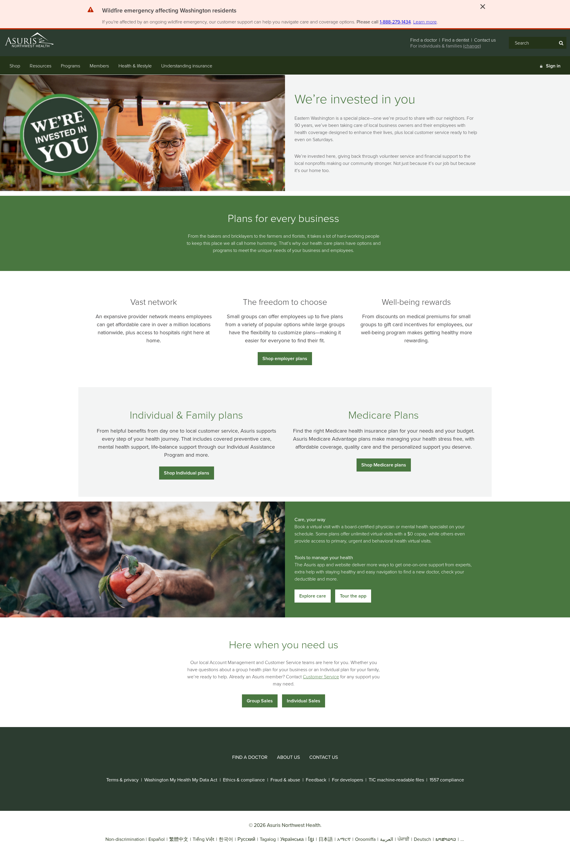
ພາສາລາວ (446, 839)
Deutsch (422, 839)
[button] (169, 11)
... (462, 839)
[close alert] (482, 6)
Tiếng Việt (203, 839)
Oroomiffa (365, 839)
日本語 (326, 839)
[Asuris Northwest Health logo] (35, 39)
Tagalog (268, 839)
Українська (292, 839)
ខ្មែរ (311, 839)
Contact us (485, 40)
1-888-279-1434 (395, 21)
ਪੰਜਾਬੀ (403, 839)
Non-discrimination (125, 839)
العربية (386, 839)
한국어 (226, 839)
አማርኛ (344, 839)
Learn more (425, 21)
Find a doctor (423, 40)
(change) (472, 45)
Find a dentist (455, 40)
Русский (246, 839)
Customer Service (321, 676)
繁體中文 (178, 839)
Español (156, 839)
